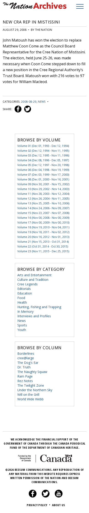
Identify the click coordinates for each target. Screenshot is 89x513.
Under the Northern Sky (34, 390)
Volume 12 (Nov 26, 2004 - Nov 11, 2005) (43, 199)
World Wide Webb (30, 399)
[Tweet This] (26, 109)
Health (22, 302)
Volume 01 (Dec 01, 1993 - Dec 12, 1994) (43, 146)
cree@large (25, 358)
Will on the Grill (28, 394)
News (41, 102)
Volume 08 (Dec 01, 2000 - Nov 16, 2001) (43, 179)
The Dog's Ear (27, 362)
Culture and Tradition (32, 279)
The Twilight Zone (30, 385)
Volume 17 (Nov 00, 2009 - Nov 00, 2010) (43, 222)
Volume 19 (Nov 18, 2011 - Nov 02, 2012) (43, 232)
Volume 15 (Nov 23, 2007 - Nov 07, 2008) (43, 213)
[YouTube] (58, 496)
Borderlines (25, 353)
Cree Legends (27, 284)
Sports (22, 325)
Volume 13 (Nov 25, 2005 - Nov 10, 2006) (43, 203)
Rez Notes (25, 381)
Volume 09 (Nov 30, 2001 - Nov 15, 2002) (43, 184)
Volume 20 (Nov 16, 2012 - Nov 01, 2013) (43, 237)
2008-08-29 (29, 102)
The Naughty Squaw (32, 372)
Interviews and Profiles (34, 316)
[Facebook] (32, 496)
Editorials (24, 288)
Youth (21, 330)
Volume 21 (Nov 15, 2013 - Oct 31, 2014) (43, 242)
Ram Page (25, 376)
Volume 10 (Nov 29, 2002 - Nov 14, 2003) (43, 189)
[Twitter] (45, 496)
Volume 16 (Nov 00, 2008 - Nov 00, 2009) (43, 218)
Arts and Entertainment (34, 275)
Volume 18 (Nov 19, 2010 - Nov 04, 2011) (43, 227)
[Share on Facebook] (17, 109)
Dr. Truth (24, 367)
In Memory (25, 311)
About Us (58, 505)
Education (24, 293)
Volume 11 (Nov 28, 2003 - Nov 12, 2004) (43, 194)
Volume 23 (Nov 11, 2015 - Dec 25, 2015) (43, 251)
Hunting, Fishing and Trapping (39, 307)
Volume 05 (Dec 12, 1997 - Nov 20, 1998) (43, 165)
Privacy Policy (38, 505)
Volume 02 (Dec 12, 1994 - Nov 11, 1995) (43, 151)
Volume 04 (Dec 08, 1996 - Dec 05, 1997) (43, 160)
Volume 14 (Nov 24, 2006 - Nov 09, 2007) (43, 208)
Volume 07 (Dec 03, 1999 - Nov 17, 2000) (43, 175)
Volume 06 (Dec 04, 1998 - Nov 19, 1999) (43, 170)
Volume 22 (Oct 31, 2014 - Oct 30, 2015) (42, 246)
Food (21, 298)
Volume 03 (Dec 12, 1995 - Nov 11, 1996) (43, 155)
